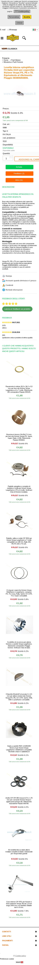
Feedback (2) (19, 173)
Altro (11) (19, 180)
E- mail (2, 30)
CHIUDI (19, 23)
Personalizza (14, 17)
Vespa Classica (9, 49)
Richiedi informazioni (14, 290)
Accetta (27, 17)
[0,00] (35, 38)
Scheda (19, 167)
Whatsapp (13, 30)
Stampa (9, 276)
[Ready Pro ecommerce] (19, 962)
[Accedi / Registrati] (29, 38)
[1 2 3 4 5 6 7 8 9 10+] (8, 159)
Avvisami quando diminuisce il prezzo (21, 281)
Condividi (9, 285)
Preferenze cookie (7, 959)
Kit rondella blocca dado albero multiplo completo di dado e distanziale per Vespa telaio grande (18, 851)
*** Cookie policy (22, 11)
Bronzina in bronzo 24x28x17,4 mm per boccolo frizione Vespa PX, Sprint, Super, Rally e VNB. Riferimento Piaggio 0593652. (19, 437)
